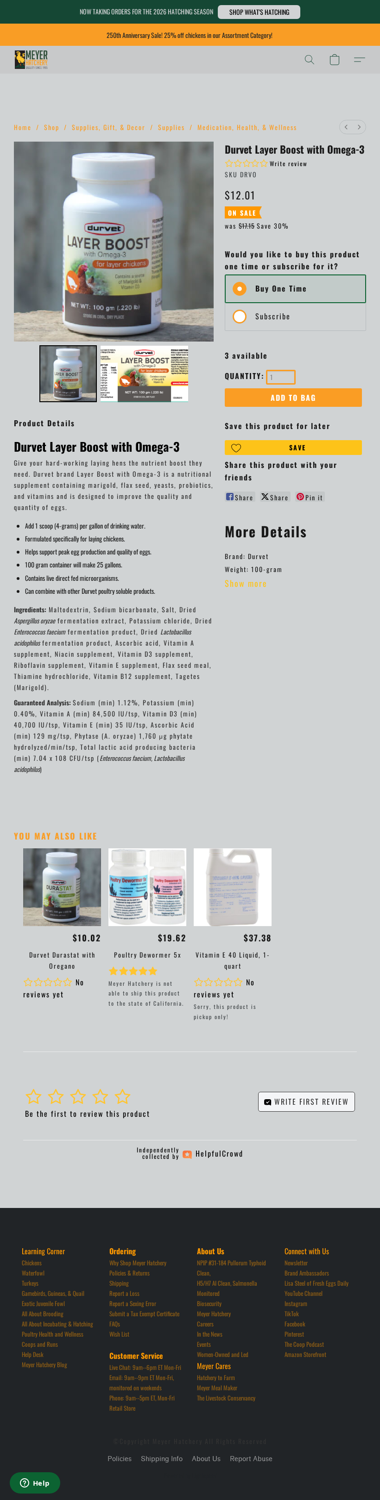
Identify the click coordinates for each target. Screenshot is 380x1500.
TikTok (292, 1313)
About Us (206, 1459)
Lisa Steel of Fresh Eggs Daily (316, 1283)
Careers (205, 1323)
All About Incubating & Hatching (57, 1323)
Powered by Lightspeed (190, 1475)
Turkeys (30, 1283)
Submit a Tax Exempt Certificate (144, 1313)
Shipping (119, 1283)
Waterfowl (33, 1272)
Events (204, 1344)
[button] (259, 12)
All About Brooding (42, 1313)
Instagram (296, 1303)
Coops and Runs (40, 1344)
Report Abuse (251, 1459)
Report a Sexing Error (132, 1303)
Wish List (119, 1333)
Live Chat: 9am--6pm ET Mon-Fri (145, 1367)
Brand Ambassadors (307, 1272)
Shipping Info (162, 1459)
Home (23, 127)
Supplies (171, 127)
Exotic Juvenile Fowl (43, 1303)
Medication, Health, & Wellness (247, 127)
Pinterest (294, 1333)
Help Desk (33, 1354)
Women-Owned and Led (222, 1354)
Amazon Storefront (305, 1354)
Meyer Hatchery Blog (44, 1364)
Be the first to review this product (87, 1113)
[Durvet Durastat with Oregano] (62, 887)
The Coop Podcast (304, 1344)
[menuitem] (346, 127)
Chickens (32, 1262)
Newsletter (296, 1262)
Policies (120, 1459)
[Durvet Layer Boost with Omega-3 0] (68, 374)
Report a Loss (124, 1293)
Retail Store (122, 1408)
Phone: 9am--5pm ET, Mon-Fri (142, 1397)
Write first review (310, 1101)
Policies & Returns (129, 1272)
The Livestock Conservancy (226, 1397)
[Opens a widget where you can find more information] (34, 1483)
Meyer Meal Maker (217, 1387)
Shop (51, 127)
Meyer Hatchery (214, 1313)
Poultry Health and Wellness (52, 1333)
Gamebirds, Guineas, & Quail (53, 1293)
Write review (289, 163)
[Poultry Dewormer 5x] (147, 887)
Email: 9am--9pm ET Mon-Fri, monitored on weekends (142, 1382)
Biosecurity (209, 1303)
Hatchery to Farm (216, 1377)
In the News (209, 1333)
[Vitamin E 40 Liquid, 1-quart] (233, 887)
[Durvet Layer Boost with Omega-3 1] (145, 374)
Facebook (295, 1323)
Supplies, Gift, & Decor (109, 127)
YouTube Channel (304, 1293)
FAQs (114, 1323)
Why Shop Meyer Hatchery (137, 1262)
